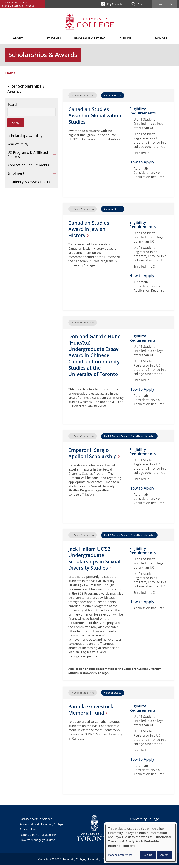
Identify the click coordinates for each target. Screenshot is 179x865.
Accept (164, 854)
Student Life (28, 829)
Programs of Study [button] (89, 38)
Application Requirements (28, 165)
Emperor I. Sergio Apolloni (93, 453)
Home (10, 73)
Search (12, 104)
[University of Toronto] (94, 828)
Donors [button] (161, 38)
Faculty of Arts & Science (36, 819)
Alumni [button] (125, 38)
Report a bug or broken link (38, 835)
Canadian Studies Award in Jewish (88, 229)
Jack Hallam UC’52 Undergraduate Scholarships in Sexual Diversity (94, 558)
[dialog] (141, 843)
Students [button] (53, 38)
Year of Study (17, 144)
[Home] (89, 20)
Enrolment (15, 173)
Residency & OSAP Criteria (28, 181)
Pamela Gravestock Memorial (90, 709)
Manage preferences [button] (120, 854)
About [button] (18, 38)
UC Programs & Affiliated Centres (27, 154)
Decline (148, 854)
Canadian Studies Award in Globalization (94, 115)
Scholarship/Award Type (26, 135)
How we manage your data (37, 840)
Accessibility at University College (41, 824)
